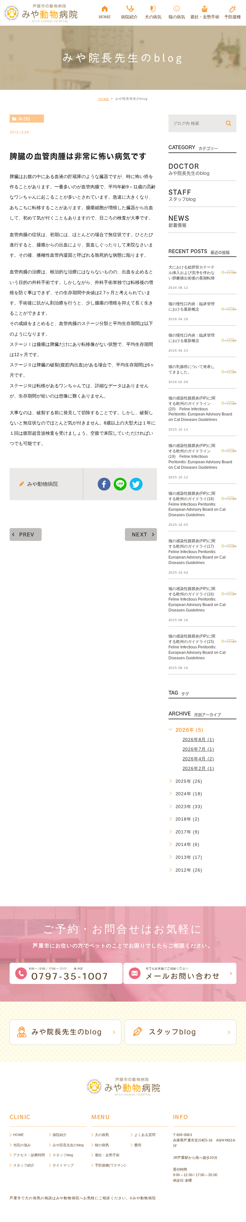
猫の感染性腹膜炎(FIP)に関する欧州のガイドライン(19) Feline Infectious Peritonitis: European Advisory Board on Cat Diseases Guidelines (200, 456)
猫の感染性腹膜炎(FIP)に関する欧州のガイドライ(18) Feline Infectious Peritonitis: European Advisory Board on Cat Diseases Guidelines (197, 504)
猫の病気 (102, 1145)
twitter (136, 484)
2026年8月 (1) (198, 739)
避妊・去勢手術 (107, 1155)
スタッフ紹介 (23, 1165)
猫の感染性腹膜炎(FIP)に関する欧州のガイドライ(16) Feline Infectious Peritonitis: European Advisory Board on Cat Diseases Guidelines (197, 599)
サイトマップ (63, 1165)
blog (24, 119)
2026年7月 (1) (198, 749)
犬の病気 (102, 1135)
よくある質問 (144, 1135)
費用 (137, 1145)
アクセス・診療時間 (29, 1155)
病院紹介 (60, 1135)
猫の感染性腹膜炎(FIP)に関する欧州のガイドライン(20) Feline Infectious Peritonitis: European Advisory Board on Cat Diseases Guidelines (200, 409)
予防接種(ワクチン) (110, 1165)
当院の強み (22, 1145)
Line (120, 484)
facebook (104, 484)
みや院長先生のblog (68, 1145)
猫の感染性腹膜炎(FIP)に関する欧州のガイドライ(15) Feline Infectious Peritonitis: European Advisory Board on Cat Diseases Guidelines (197, 647)
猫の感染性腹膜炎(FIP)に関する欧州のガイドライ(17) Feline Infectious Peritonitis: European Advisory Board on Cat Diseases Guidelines (197, 552)
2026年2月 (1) (198, 768)
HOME (103, 99)
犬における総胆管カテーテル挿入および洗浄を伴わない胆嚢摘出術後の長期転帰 (191, 272)
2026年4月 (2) (198, 758)
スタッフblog (63, 1155)
